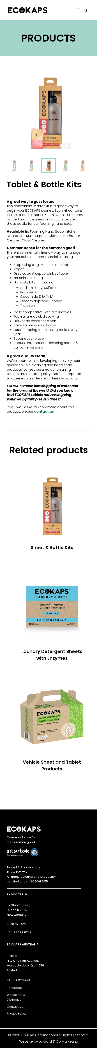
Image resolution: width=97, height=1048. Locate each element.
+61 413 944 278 (18, 980)
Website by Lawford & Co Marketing (48, 1041)
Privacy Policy (16, 1013)
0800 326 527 (16, 924)
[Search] (85, 10)
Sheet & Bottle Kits (52, 547)
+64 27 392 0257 (19, 932)
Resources (15, 988)
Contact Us (15, 1006)
